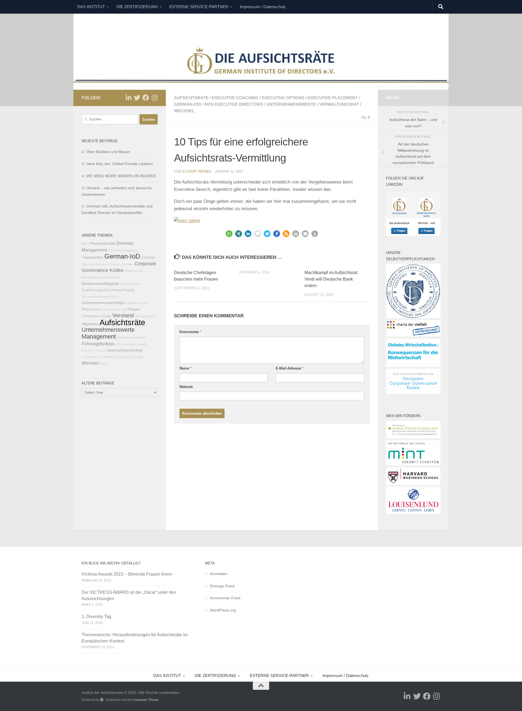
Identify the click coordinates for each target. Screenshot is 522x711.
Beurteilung (89, 277)
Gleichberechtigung (119, 290)
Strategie (148, 257)
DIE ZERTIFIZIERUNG (137, 6)
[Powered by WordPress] (101, 699)
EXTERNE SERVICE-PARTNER (198, 6)
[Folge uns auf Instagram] (154, 97)
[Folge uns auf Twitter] (137, 97)
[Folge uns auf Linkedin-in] (128, 97)
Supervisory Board (134, 344)
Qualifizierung (92, 290)
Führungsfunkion (98, 343)
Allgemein (90, 324)
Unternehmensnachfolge (103, 302)
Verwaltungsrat (339, 104)
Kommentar (190, 332)
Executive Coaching (235, 97)
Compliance (91, 316)
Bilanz (115, 296)
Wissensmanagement (96, 296)
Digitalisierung (134, 270)
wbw (85, 264)
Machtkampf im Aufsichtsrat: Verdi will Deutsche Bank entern (331, 279)
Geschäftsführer (130, 283)
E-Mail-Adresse (289, 368)
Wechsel (184, 110)
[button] (229, 233)
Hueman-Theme (146, 700)
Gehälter (127, 264)
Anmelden (218, 574)
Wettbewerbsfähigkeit (100, 283)
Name (185, 368)
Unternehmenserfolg (124, 350)
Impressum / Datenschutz (263, 6)
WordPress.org (223, 610)
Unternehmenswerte (291, 104)
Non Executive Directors (233, 104)
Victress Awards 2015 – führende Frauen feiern (127, 574)
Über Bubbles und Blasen (108, 152)
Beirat (103, 363)
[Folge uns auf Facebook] (145, 97)
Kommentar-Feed (225, 598)
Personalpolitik (103, 243)
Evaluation (132, 303)
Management (99, 336)
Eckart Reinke (197, 171)
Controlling (107, 357)
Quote (144, 303)
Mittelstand (90, 309)
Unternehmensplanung (123, 250)
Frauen (134, 309)
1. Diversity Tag (96, 616)
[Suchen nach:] (110, 119)
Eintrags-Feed (222, 586)
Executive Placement (333, 97)
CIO (118, 344)
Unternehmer (90, 357)
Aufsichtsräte (191, 97)
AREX (85, 243)
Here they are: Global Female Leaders (119, 164)
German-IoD (187, 104)
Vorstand (123, 315)
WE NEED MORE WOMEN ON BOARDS (121, 176)
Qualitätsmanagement (131, 337)
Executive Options (283, 97)
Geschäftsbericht (108, 277)
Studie (106, 316)
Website (186, 387)
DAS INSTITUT (91, 6)
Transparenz (92, 257)
